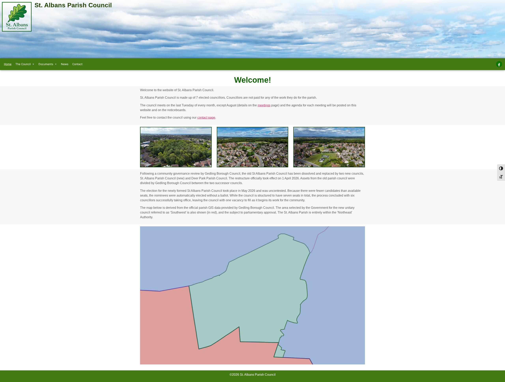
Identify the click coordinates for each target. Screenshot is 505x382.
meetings (264, 105)
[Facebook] (499, 64)
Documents (45, 64)
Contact (77, 64)
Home (7, 64)
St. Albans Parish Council (73, 5)
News (64, 64)
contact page (206, 117)
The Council (23, 64)
